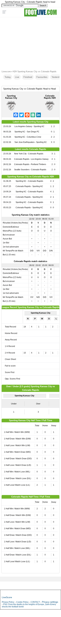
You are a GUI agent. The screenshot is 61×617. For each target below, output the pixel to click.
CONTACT (35, 602)
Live (17, 77)
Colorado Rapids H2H (50, 97)
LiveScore (7, 597)
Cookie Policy (22, 602)
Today (8, 77)
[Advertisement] (30, 42)
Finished (27, 77)
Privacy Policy (8, 602)
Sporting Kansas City (11, 97)
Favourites (41, 77)
